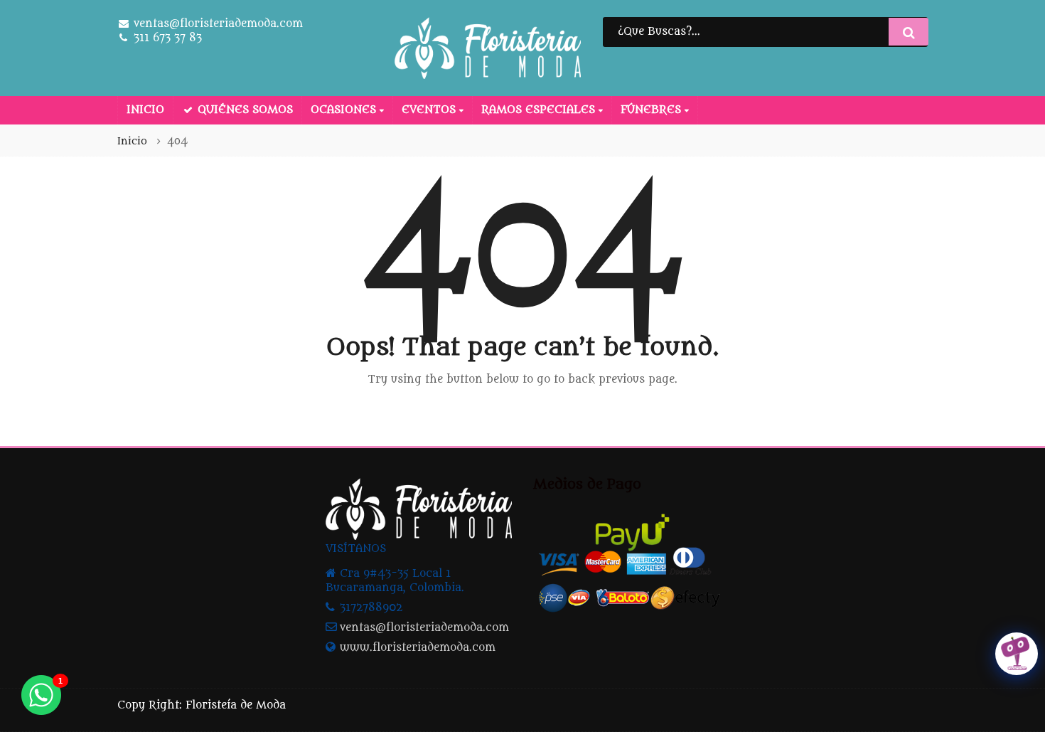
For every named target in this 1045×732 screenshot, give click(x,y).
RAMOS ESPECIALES (540, 110)
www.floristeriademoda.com (417, 648)
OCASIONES (345, 110)
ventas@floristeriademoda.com (424, 628)
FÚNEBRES (653, 110)
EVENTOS (430, 110)
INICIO (145, 110)
